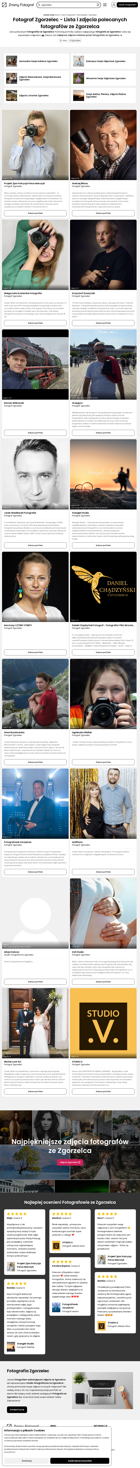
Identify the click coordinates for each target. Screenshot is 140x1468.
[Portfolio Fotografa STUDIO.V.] (103, 1023)
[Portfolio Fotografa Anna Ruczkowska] (35, 694)
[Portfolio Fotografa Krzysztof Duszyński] (103, 255)
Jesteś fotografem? (127, 5)
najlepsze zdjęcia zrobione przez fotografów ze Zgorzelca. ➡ (89, 35)
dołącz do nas (21, 1390)
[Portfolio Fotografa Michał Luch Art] (35, 1023)
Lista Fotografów (68, 15)
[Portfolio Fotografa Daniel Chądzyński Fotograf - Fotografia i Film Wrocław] (103, 587)
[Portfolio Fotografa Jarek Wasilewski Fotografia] (35, 474)
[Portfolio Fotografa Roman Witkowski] (35, 364)
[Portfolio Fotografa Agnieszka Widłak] (103, 694)
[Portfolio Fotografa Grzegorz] (103, 364)
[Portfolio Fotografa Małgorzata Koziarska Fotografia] (35, 255)
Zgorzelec (93, 15)
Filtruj (65, 40)
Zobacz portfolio (35, 213)
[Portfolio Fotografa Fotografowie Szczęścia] (35, 804)
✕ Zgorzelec (75, 40)
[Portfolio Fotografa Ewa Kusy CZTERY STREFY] (35, 587)
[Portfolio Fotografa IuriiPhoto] (103, 804)
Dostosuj (26, 1460)
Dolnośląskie (82, 15)
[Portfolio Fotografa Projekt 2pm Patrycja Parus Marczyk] (35, 145)
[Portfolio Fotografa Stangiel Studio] (103, 474)
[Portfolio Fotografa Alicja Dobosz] (35, 913)
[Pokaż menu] (105, 4)
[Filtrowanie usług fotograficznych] (98, 5)
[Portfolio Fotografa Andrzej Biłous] (103, 145)
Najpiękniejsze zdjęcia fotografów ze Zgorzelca (70, 1146)
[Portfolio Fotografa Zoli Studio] (103, 913)
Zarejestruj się (17, 1409)
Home (57, 15)
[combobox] (68, 5)
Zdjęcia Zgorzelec (69, 1162)
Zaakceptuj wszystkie (80, 1460)
